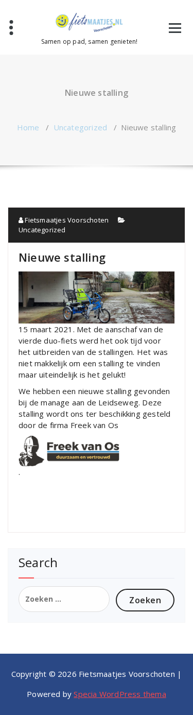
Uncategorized (81, 127)
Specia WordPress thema (120, 694)
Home (28, 127)
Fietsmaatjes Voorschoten (66, 220)
